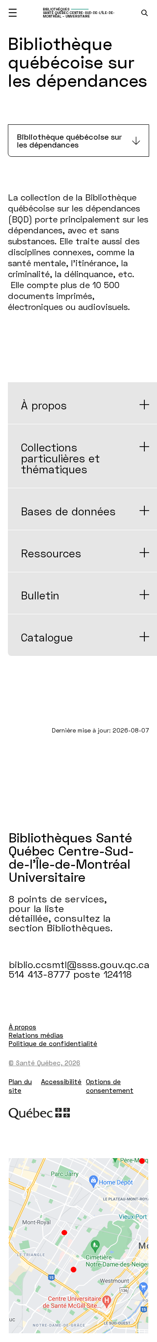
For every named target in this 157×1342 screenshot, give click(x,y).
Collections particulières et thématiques (60, 458)
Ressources (51, 553)
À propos (44, 405)
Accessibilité (61, 1081)
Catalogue (47, 637)
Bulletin (40, 595)
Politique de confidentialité (53, 1043)
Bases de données (68, 511)
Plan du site (20, 1086)
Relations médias (36, 1035)
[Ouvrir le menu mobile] (12, 12)
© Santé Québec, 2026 (44, 1063)
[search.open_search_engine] (144, 13)
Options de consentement (109, 1086)
